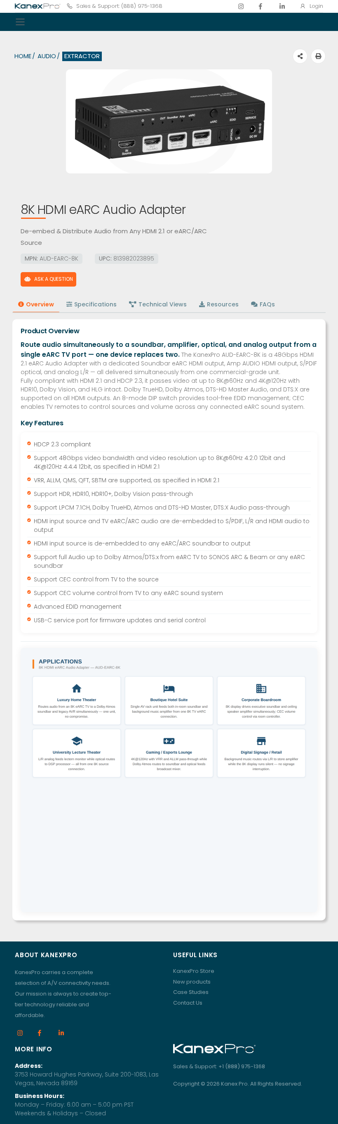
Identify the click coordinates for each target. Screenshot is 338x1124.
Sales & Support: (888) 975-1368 (119, 6)
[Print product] (318, 56)
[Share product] (300, 56)
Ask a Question (53, 278)
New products (192, 982)
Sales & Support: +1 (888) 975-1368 (219, 1066)
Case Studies (191, 992)
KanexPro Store (193, 971)
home (22, 56)
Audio (47, 56)
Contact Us (187, 1003)
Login (316, 6)
